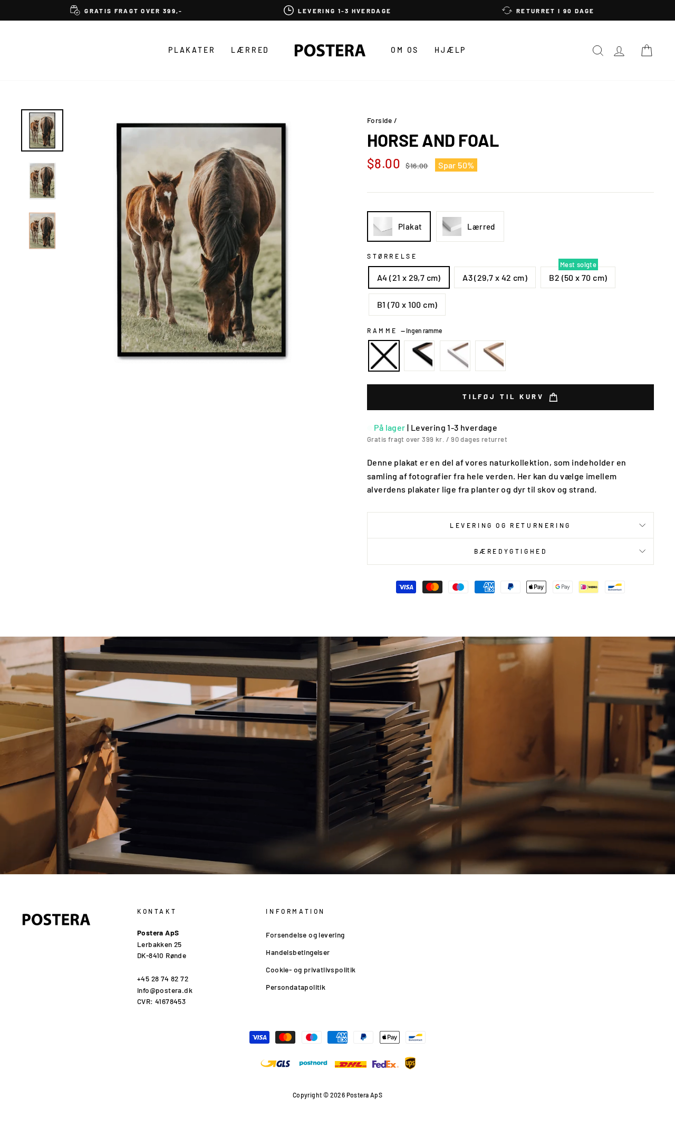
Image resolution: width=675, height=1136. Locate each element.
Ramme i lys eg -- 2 (490, 356)
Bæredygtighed (510, 551)
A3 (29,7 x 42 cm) (494, 277)
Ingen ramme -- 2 (384, 356)
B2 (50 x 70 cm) (578, 277)
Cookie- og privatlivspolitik (310, 969)
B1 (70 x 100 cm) (407, 304)
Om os (405, 49)
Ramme (404, 330)
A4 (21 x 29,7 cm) (409, 277)
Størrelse (392, 256)
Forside (379, 120)
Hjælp (450, 49)
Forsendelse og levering (305, 934)
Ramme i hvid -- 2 (455, 356)
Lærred (250, 49)
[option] (126, 10)
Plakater (191, 49)
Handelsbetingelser (298, 952)
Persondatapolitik (295, 986)
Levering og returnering (510, 525)
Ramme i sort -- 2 (419, 356)
